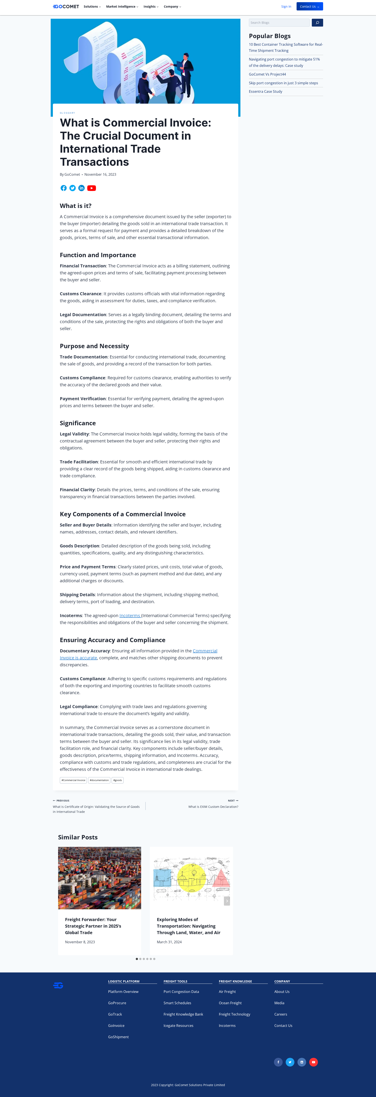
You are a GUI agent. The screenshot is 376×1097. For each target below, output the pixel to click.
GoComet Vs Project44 (267, 74)
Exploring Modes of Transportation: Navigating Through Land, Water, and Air (188, 925)
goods (117, 780)
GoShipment (118, 1037)
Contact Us (283, 1025)
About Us (282, 991)
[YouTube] (313, 1062)
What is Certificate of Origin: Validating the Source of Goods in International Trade (96, 806)
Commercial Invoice (73, 780)
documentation (99, 780)
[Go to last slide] (64, 901)
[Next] (227, 901)
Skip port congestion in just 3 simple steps (283, 83)
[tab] (137, 959)
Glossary (67, 112)
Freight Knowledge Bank (183, 1014)
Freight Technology (234, 1014)
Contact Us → (310, 6)
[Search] (317, 23)
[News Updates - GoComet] (66, 6)
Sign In (286, 6)
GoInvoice (116, 1025)
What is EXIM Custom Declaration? (213, 804)
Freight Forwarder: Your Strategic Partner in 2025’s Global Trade (93, 925)
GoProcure (117, 1003)
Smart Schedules (177, 1003)
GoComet (72, 174)
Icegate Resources (178, 1025)
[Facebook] (278, 1062)
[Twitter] (290, 1062)
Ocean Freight (230, 1003)
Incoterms (130, 615)
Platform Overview (123, 991)
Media (279, 1003)
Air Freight (227, 991)
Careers (280, 1014)
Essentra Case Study (265, 91)
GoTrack (115, 1014)
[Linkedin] (301, 1062)
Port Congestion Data (181, 991)
